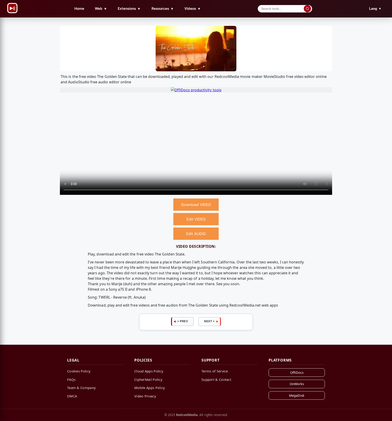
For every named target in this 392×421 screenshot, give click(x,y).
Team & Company (81, 387)
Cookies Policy (79, 371)
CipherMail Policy (148, 379)
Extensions (129, 8)
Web (101, 8)
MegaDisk (296, 395)
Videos (192, 8)
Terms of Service (214, 371)
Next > (209, 321)
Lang (375, 8)
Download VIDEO (196, 204)
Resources (163, 8)
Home (79, 8)
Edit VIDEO (196, 219)
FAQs (71, 379)
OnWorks (297, 384)
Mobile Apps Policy (149, 387)
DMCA (72, 396)
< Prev (182, 321)
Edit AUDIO (196, 233)
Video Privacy (145, 396)
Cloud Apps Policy (148, 371)
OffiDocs (297, 372)
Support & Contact (216, 379)
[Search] (307, 8)
